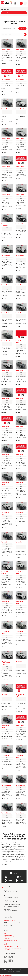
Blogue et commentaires (10, 940)
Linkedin (21, 880)
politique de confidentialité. (14, 971)
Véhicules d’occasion (9, 937)
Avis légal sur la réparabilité (11, 946)
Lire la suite (4, 864)
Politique (6, 945)
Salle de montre (8, 934)
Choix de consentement (6, 975)
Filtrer (22, 29)
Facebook (15, 873)
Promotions (7, 938)
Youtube (10, 880)
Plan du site (7, 949)
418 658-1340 (8, 925)
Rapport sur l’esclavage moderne (12, 948)
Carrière (6, 943)
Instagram (10, 877)
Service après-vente (9, 920)
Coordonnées (5, 9)
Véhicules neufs (8, 935)
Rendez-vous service (13, 13)
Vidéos (6, 941)
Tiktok (21, 877)
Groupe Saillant (19, 972)
